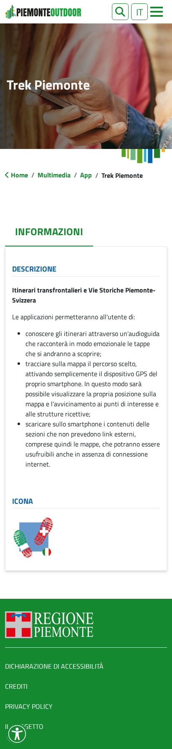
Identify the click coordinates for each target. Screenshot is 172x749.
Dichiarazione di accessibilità (54, 666)
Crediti (16, 686)
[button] (120, 11)
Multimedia (54, 175)
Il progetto (24, 726)
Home (19, 175)
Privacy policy (29, 706)
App (86, 175)
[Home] (43, 11)
